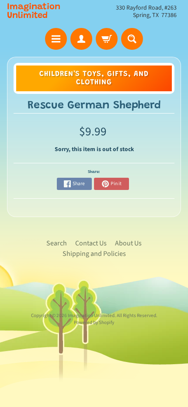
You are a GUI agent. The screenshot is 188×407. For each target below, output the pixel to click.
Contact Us (91, 243)
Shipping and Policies (94, 254)
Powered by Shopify (94, 322)
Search (56, 243)
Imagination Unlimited (33, 11)
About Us (128, 243)
